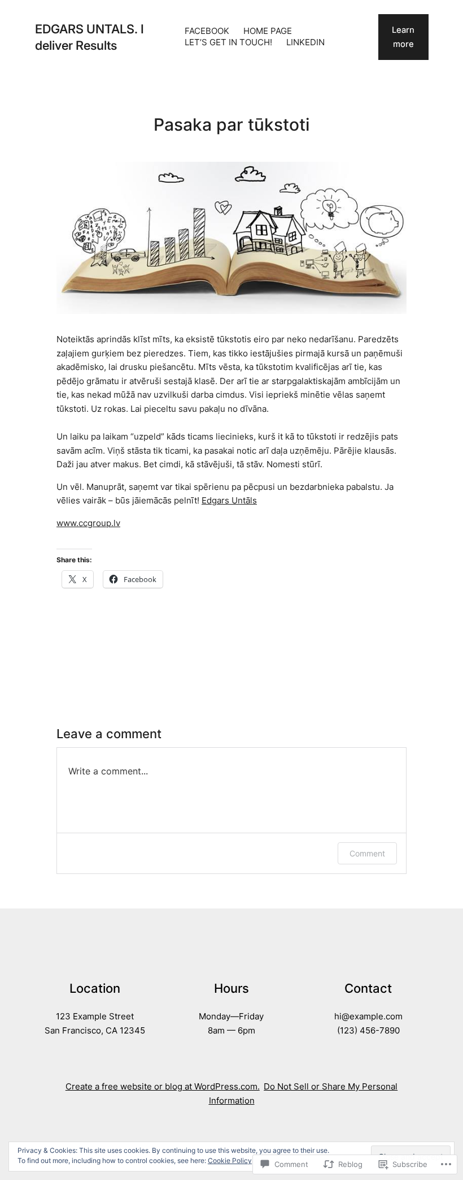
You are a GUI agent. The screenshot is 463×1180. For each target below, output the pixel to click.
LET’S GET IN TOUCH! (228, 42)
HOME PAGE (267, 31)
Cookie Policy (230, 1160)
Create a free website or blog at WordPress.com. (162, 1087)
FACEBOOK (207, 31)
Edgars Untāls (229, 501)
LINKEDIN (305, 42)
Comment (367, 853)
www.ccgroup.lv (88, 523)
